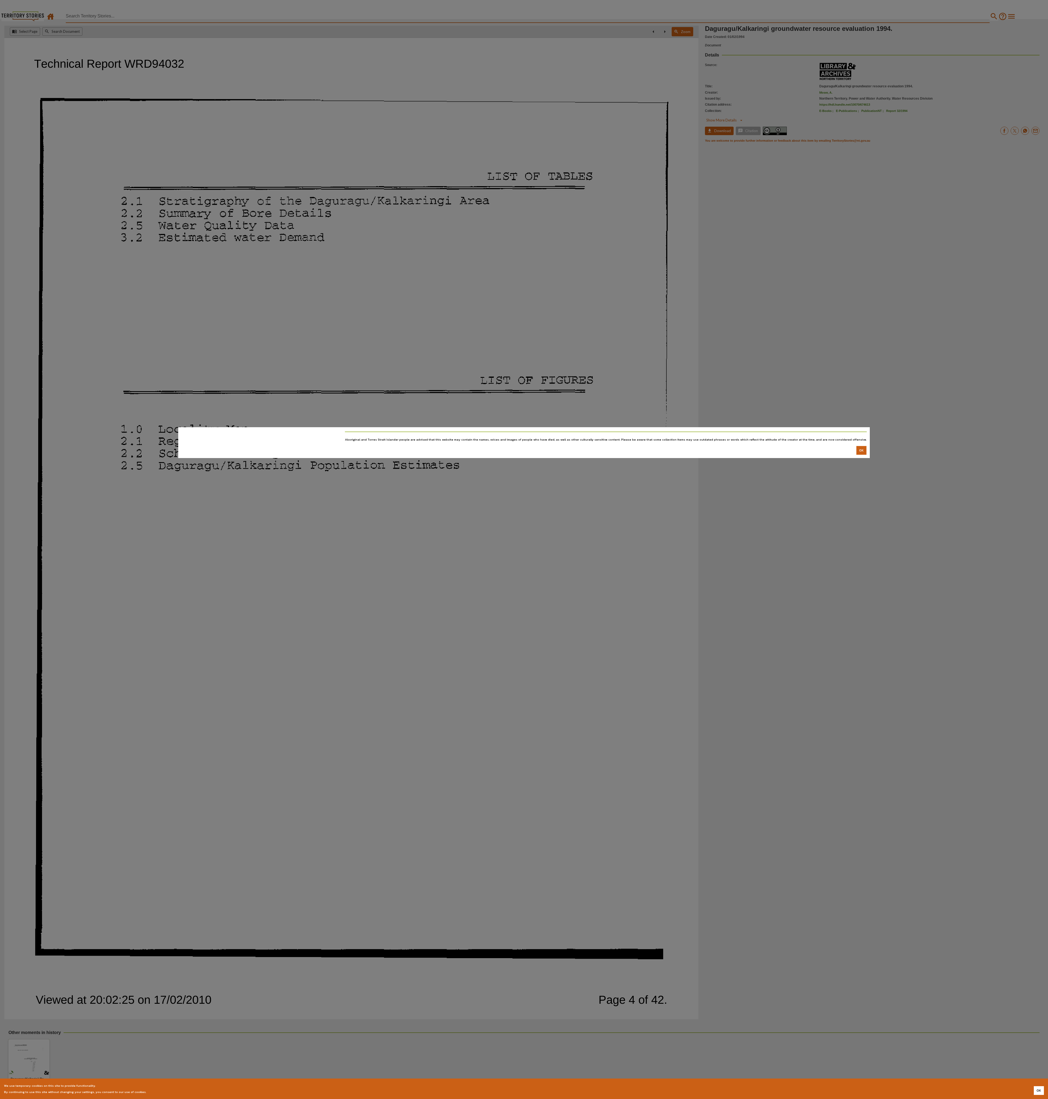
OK (861, 450)
